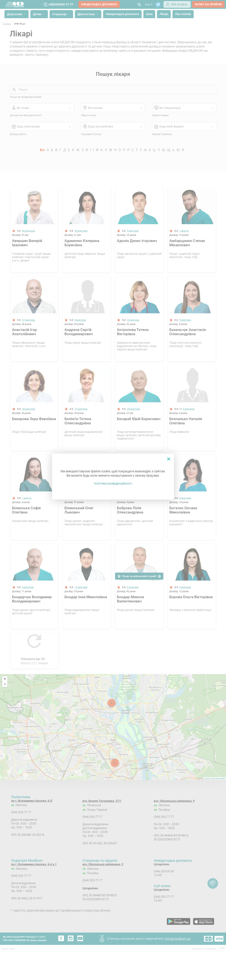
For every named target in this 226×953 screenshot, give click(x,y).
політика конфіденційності (113, 483)
